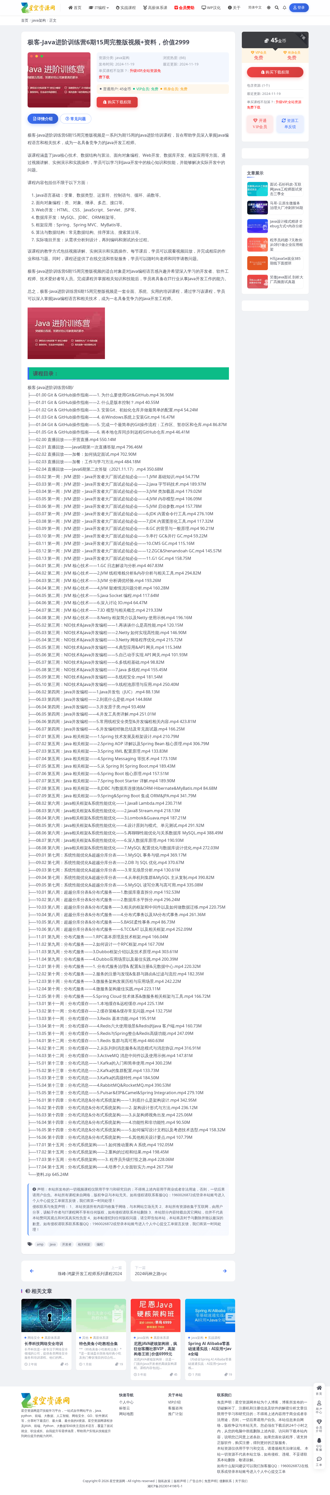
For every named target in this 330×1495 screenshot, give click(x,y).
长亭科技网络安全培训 (43, 1343)
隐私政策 (164, 1481)
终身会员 (294, 52)
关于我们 (241, 1481)
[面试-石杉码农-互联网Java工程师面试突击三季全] (257, 189)
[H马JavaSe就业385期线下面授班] (257, 263)
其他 (85, 1337)
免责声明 (210, 1481)
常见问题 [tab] (78, 118)
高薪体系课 (52, 1337)
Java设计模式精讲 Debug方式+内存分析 (286, 223)
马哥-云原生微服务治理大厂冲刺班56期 (286, 205)
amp (40, 1244)
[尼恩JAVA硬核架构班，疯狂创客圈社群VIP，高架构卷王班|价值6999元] (156, 1315)
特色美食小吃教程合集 (98, 1343)
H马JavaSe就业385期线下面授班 (285, 260)
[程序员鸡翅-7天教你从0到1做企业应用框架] (257, 245)
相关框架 (84, 1244)
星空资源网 (117, 1481)
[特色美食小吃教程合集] (101, 1315)
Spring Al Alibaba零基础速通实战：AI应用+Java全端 (210, 1348)
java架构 (39, 20)
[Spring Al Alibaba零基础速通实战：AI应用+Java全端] (210, 1315)
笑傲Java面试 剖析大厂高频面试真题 (286, 279)
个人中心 (126, 1402)
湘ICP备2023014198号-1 (165, 1486)
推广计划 (175, 1413)
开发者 (66, 1244)
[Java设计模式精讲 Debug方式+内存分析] (257, 226)
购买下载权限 (119, 102)
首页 (24, 20)
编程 (100, 1244)
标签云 (124, 1408)
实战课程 (214, 1337)
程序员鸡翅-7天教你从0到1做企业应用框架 (286, 244)
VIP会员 (260, 52)
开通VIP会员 (260, 124)
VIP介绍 (174, 1402)
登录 (301, 8)
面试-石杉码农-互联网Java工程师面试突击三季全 (286, 189)
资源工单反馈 (291, 124)
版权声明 (180, 1481)
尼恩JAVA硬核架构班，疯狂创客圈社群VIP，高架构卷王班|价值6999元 (155, 1348)
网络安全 (34, 1337)
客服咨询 (175, 1408)
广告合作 (195, 1481)
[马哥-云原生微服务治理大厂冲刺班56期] (257, 207)
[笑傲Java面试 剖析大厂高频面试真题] (257, 281)
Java (53, 1244)
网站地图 (126, 1413)
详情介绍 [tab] (45, 118)
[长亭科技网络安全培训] (46, 1315)
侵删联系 (225, 1481)
